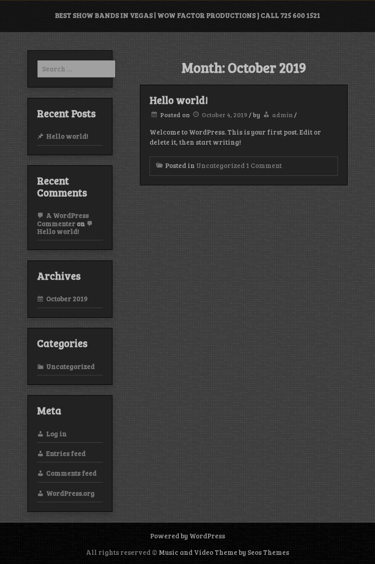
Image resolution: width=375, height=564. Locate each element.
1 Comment (264, 165)
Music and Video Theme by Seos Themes (224, 552)
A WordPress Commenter (63, 219)
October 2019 (67, 298)
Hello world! (179, 100)
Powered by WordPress (187, 535)
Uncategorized (220, 165)
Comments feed (71, 472)
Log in (56, 433)
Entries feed (66, 453)
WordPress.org (70, 493)
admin (282, 114)
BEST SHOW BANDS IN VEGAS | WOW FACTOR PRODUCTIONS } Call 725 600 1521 (187, 15)
